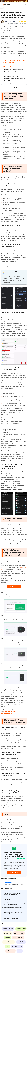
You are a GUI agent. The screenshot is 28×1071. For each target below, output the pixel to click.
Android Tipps (21, 942)
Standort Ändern (19, 933)
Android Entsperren (8, 929)
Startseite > (4, 9)
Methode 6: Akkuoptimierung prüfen (12, 80)
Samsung (7, 937)
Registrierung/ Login (10, 882)
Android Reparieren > (12, 9)
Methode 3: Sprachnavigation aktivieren (13, 74)
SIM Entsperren (10, 951)
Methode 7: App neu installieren (11, 83)
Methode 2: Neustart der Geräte (11, 71)
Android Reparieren (15, 23)
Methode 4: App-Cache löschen (11, 76)
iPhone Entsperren (18, 937)
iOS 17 (7, 946)
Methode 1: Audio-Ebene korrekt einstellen (13, 69)
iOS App (19, 951)
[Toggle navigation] (25, 4)
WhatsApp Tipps (21, 929)
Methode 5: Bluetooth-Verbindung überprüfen (14, 78)
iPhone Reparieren (17, 946)
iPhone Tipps (8, 933)
